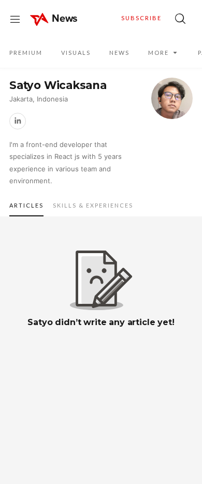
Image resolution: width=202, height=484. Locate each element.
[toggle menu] (15, 18)
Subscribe (141, 17)
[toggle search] (180, 18)
